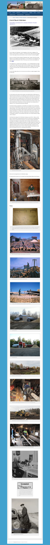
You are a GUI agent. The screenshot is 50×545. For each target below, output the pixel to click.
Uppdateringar (27, 14)
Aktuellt (14, 12)
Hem (10, 12)
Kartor (35, 12)
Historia (31, 12)
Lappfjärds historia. (12, 14)
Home (14, 17)
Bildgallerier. (18, 12)
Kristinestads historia (20, 14)
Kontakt (38, 12)
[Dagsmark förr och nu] (25, 9)
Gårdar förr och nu (25, 12)
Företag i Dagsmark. (23, 17)
